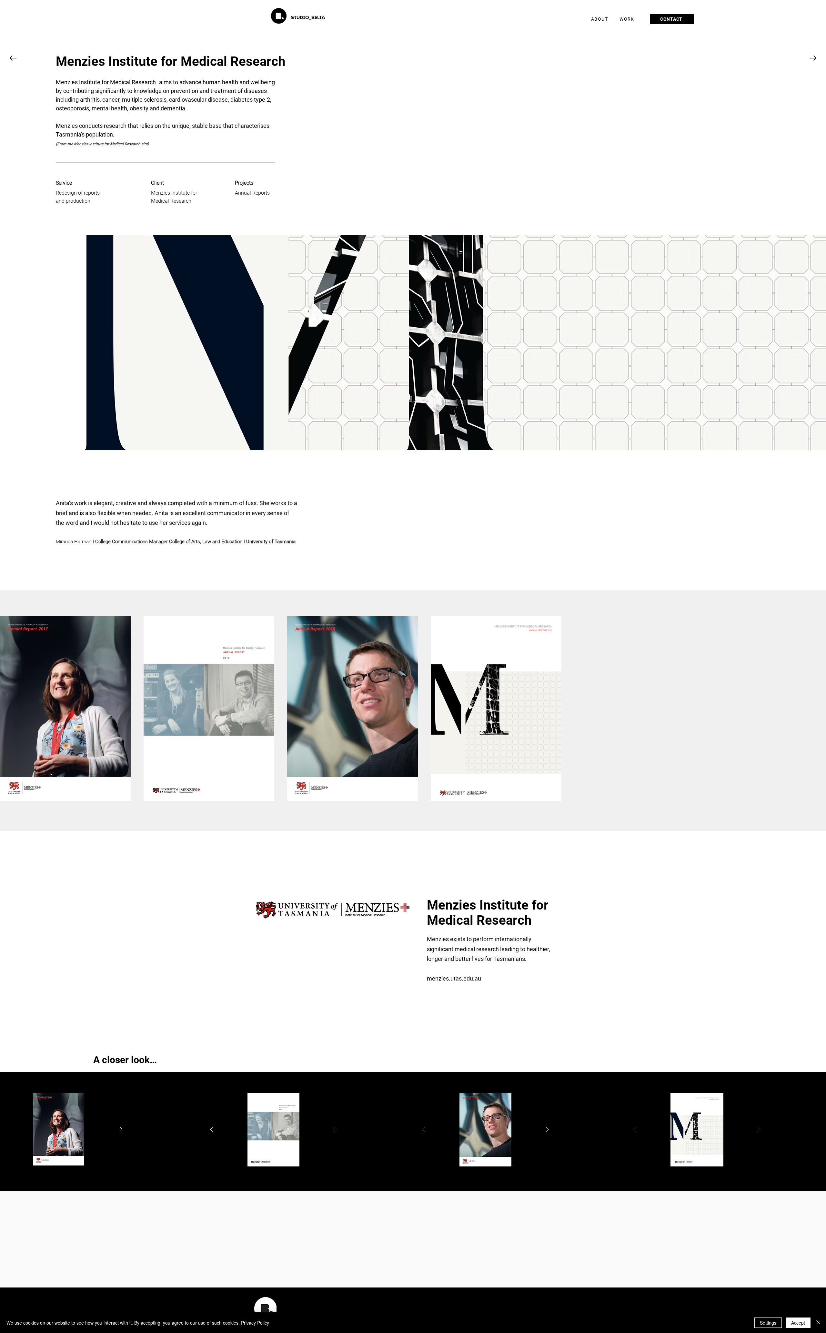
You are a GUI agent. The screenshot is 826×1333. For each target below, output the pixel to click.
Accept (798, 1322)
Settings (768, 1322)
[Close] (818, 1323)
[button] (627, 19)
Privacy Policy (255, 1322)
